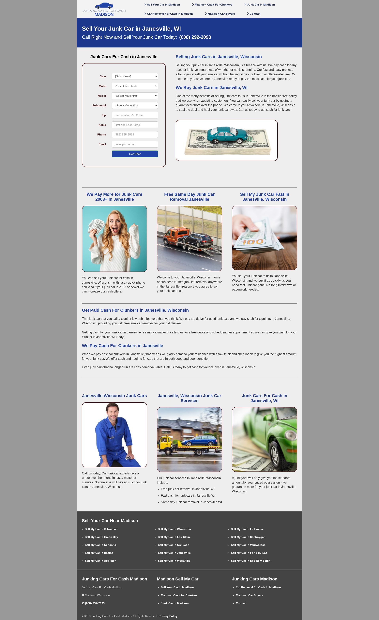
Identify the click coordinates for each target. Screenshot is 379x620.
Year (103, 76)
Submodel (99, 105)
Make (102, 86)
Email (102, 144)
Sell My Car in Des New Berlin (250, 560)
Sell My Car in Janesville (174, 552)
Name (102, 124)
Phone (101, 134)
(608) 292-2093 (95, 603)
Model (102, 95)
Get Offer (135, 153)
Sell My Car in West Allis (174, 560)
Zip (104, 115)
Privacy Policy (168, 616)
